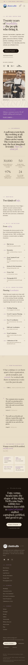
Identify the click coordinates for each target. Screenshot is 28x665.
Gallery (4, 616)
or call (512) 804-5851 (14, 528)
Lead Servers (6, 573)
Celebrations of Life (8, 601)
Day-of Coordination (8, 593)
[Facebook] (8, 559)
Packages (5, 611)
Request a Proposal (10, 51)
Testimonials (6, 619)
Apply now (19, 1)
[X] (12, 559)
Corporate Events (7, 591)
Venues (4, 609)
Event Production (7, 598)
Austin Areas (6, 624)
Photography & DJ (7, 580)
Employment (21, 643)
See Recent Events (8, 55)
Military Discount (7, 622)
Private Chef (6, 578)
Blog (4, 627)
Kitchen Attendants (7, 575)
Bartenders (5, 570)
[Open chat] (20, 6)
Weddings (5, 588)
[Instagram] (4, 559)
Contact (5, 629)
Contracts (6, 647)
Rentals (5, 614)
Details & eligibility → (8, 117)
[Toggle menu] (24, 6)
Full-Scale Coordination (9, 596)
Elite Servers (6, 568)
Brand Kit (15, 647)
